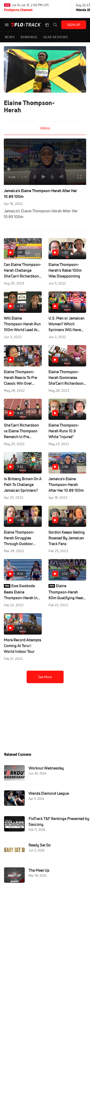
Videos (45, 128)
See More (45, 677)
